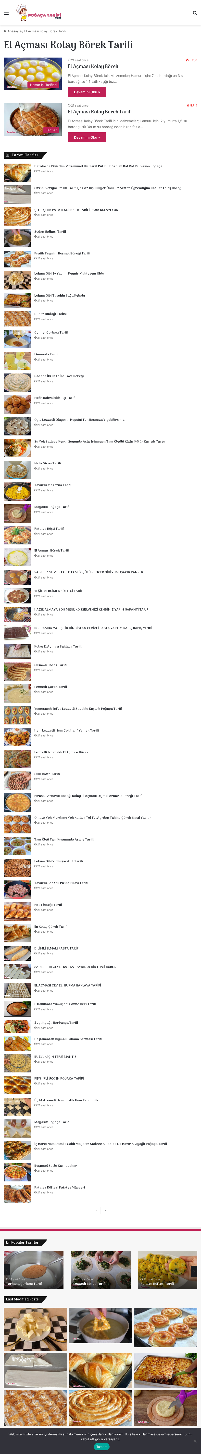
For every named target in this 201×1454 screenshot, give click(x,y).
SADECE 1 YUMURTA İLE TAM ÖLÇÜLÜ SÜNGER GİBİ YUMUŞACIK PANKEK (88, 572)
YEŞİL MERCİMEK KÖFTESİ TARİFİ (59, 591)
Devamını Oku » (87, 92)
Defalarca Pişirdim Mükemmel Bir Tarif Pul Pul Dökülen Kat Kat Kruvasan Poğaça (98, 166)
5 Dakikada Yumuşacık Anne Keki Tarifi (65, 1004)
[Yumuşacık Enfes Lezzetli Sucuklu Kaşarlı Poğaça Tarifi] (17, 715)
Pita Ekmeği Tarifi (48, 905)
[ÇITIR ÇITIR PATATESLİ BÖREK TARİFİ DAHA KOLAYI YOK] (17, 216)
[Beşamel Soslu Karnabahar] (17, 1172)
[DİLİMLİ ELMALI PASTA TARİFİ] (17, 953)
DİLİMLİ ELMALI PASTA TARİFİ (56, 948)
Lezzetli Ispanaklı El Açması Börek (61, 752)
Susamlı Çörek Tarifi (50, 665)
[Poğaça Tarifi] (39, 12)
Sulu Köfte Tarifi (47, 774)
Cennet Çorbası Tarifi (51, 333)
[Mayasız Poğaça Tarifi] (17, 513)
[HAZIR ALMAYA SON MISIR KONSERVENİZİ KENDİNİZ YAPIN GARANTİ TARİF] (17, 614)
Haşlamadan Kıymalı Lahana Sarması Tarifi (68, 1039)
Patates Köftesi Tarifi (22, 1284)
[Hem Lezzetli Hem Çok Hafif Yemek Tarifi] (17, 737)
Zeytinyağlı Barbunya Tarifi (56, 1023)
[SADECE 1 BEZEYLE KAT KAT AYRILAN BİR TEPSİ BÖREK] (17, 971)
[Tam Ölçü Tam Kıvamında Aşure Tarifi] (17, 846)
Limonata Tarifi (46, 354)
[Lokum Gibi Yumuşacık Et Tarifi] (17, 868)
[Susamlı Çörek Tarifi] (17, 671)
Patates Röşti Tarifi (49, 529)
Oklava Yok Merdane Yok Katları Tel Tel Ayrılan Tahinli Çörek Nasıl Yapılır (92, 818)
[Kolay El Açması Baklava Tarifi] (17, 651)
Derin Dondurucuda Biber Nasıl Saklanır (98, 1281)
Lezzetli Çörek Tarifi (50, 687)
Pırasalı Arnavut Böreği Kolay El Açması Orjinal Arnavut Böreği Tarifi (88, 796)
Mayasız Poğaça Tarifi (52, 507)
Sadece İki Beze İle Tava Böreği (59, 376)
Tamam (101, 1447)
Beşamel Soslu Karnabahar (55, 1166)
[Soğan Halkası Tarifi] (17, 238)
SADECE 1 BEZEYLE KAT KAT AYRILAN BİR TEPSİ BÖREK (75, 967)
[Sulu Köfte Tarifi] (17, 780)
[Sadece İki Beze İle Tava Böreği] (17, 382)
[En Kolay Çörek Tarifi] (17, 933)
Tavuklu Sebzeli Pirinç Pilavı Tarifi (61, 883)
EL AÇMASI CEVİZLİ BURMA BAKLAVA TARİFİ (67, 985)
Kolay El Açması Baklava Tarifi (58, 646)
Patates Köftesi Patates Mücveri (59, 1187)
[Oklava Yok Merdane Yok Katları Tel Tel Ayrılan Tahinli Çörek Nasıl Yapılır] (17, 824)
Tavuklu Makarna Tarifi (52, 485)
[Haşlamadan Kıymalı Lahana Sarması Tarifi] (17, 1043)
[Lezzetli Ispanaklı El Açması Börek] (17, 759)
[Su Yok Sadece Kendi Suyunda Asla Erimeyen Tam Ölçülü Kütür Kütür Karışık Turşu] (17, 448)
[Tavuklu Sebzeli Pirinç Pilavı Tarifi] (17, 889)
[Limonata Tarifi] (17, 361)
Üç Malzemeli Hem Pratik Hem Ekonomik (66, 1100)
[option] (33, 1270)
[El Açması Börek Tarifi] (17, 557)
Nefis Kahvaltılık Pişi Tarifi (54, 398)
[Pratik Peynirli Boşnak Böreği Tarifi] (17, 259)
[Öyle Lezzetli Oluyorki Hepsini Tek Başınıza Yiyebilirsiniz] (17, 426)
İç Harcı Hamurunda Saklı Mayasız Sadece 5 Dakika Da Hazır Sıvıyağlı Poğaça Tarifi (100, 1144)
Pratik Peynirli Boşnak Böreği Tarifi (62, 253)
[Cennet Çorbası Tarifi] (17, 339)
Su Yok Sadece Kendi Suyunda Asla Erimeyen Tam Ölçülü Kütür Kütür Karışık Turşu (99, 442)
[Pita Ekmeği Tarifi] (17, 911)
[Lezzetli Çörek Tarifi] (17, 693)
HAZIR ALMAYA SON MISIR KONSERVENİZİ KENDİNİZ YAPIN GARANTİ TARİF (91, 610)
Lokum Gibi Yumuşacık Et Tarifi (58, 861)
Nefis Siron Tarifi (47, 463)
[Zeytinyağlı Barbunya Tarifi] (17, 1026)
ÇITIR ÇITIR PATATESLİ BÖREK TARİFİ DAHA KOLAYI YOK (76, 210)
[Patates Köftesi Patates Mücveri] (17, 1194)
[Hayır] (194, 1441)
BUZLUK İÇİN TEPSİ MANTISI (55, 1057)
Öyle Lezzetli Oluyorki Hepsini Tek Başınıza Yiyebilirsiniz (79, 420)
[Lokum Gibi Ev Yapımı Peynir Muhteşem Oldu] (17, 280)
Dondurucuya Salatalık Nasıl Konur (163, 1281)
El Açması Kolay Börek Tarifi (100, 112)
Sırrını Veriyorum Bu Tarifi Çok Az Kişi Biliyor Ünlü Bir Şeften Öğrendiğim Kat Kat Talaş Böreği (108, 188)
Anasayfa (14, 31)
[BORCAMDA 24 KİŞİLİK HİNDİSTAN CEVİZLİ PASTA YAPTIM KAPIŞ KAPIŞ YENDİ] (17, 632)
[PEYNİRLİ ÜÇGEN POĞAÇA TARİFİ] (17, 1085)
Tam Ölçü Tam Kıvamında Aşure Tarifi (64, 839)
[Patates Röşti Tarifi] (17, 535)
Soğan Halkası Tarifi (50, 232)
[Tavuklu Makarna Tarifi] (17, 491)
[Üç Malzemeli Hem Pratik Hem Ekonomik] (17, 1107)
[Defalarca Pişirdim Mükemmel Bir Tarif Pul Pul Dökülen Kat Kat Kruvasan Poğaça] (17, 173)
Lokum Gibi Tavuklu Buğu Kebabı (59, 296)
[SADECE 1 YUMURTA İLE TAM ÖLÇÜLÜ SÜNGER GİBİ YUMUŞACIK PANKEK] (17, 577)
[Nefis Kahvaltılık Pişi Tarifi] (17, 404)
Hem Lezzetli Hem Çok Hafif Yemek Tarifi (66, 730)
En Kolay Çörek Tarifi (50, 927)
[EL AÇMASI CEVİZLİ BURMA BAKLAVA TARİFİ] (17, 990)
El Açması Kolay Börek (93, 67)
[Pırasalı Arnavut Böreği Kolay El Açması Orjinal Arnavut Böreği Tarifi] (17, 802)
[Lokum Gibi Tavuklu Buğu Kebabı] (17, 300)
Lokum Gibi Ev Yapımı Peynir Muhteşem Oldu (69, 273)
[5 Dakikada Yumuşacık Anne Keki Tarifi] (17, 1009)
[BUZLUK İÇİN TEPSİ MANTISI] (17, 1063)
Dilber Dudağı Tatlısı (50, 314)
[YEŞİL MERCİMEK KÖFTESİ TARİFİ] (17, 595)
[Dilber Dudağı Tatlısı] (17, 318)
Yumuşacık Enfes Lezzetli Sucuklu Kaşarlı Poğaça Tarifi (78, 709)
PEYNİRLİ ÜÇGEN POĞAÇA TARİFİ (59, 1078)
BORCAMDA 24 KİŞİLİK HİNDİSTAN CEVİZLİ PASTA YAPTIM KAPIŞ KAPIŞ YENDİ (93, 628)
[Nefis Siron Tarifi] (17, 470)
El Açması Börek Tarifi (51, 550)
